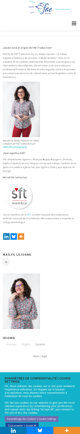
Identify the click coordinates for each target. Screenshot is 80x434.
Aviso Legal (40, 356)
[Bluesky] (13, 233)
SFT (29, 214)
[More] (21, 233)
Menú (74, 23)
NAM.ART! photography (15, 147)
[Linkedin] (6, 233)
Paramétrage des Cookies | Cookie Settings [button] (31, 419)
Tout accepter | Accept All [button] (22, 425)
